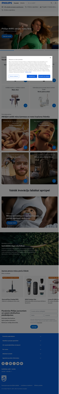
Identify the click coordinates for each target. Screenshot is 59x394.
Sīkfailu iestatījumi (13, 76)
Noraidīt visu (31, 76)
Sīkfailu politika (28, 72)
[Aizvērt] (50, 57)
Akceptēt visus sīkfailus (44, 76)
